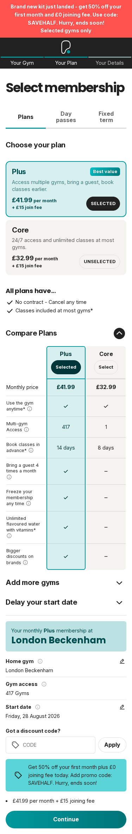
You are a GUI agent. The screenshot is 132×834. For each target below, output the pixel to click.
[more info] (29, 409)
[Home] (66, 47)
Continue (66, 819)
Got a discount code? (33, 731)
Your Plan (66, 63)
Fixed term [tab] (106, 116)
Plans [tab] (25, 116)
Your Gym (22, 63)
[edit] (122, 661)
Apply (112, 744)
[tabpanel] (66, 349)
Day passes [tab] (66, 116)
